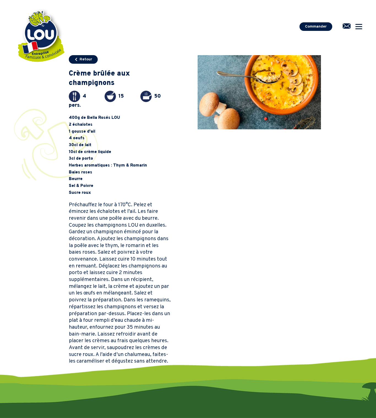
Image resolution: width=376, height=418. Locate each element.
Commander (316, 26)
